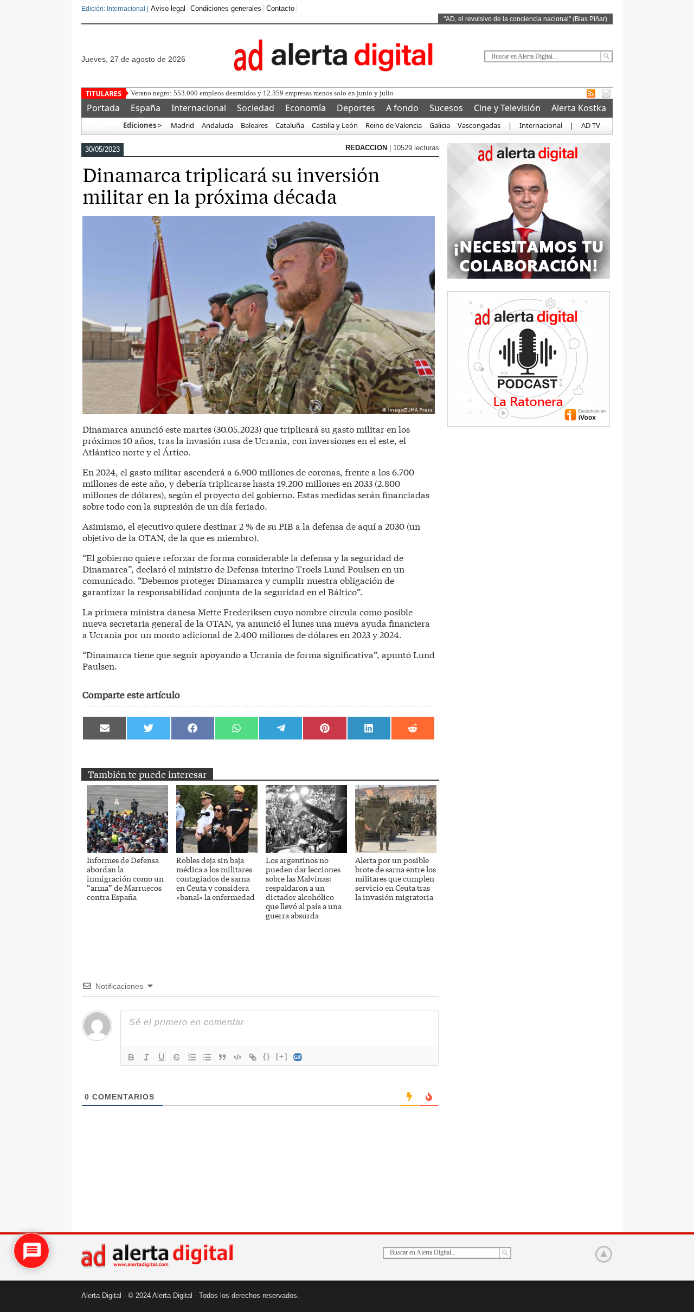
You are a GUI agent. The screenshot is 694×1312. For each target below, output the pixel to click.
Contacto (280, 8)
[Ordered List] (192, 1057)
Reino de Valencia (393, 125)
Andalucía (217, 125)
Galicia (439, 125)
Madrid (181, 125)
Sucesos (446, 108)
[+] (282, 1056)
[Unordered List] (207, 1057)
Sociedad (255, 108)
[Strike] (176, 1057)
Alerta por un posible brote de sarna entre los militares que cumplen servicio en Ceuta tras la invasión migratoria (395, 878)
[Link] (252, 1057)
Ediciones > (142, 125)
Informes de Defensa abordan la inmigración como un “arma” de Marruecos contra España (125, 878)
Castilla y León (335, 125)
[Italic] (146, 1057)
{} (267, 1056)
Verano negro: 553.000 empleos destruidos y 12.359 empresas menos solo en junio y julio (262, 93)
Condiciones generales (225, 8)
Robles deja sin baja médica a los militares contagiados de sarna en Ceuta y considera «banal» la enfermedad (215, 878)
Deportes (356, 108)
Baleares (254, 125)
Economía (305, 108)
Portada (103, 108)
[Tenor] (298, 1057)
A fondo (402, 108)
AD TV (590, 125)
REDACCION (367, 148)
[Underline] (161, 1057)
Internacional (198, 108)
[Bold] (131, 1057)
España (145, 108)
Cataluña (289, 125)
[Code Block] (237, 1057)
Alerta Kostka (578, 108)
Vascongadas (479, 125)
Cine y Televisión (507, 108)
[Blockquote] (222, 1057)
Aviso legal (168, 8)
